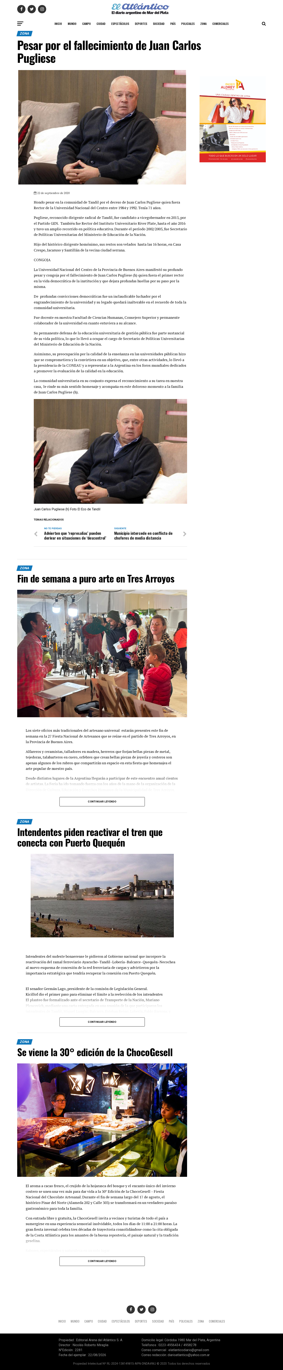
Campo (86, 23)
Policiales (188, 23)
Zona (203, 23)
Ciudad (101, 23)
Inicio (58, 23)
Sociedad (158, 23)
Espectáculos (120, 23)
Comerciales (220, 23)
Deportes (141, 23)
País (172, 23)
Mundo (72, 23)
